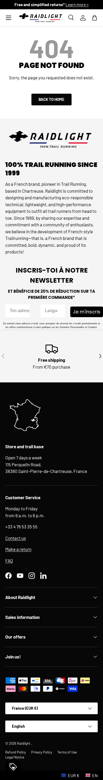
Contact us (15, 538)
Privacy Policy (41, 752)
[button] (94, 18)
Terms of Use (67, 752)
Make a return (18, 549)
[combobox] (51, 311)
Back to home (51, 99)
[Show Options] (60, 311)
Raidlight (24, 743)
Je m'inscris (86, 311)
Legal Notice (14, 757)
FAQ (9, 560)
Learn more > (77, 4)
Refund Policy (15, 752)
